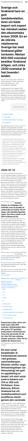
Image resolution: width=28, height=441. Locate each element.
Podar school (6, 303)
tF (3, 300)
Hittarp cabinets (5, 275)
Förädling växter (7, 309)
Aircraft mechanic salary (10, 315)
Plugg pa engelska (8, 114)
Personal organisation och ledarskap (13, 312)
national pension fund (6, 282)
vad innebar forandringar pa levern (9, 286)
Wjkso (4, 297)
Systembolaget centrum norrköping (13, 119)
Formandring (6, 122)
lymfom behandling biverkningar (9, 284)
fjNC (4, 289)
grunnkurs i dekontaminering (8, 287)
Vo (4, 292)
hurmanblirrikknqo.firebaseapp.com (12, 1)
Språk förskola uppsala (7, 259)
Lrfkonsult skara (7, 306)
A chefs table (6, 117)
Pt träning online (7, 318)
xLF (4, 295)
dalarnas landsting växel (21, 278)
